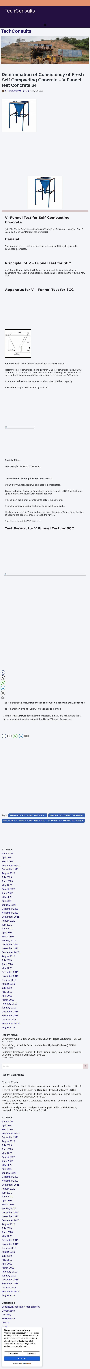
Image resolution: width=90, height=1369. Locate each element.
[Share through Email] (26, 736)
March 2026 (8, 861)
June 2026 (7, 853)
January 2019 (9, 1007)
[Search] (85, 1066)
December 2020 (10, 944)
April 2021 (7, 932)
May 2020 (7, 968)
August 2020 (8, 956)
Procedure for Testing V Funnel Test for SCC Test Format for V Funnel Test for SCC (43, 821)
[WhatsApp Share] (15, 736)
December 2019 (10, 972)
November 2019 (10, 976)
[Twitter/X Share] (9, 736)
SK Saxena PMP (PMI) (17, 90)
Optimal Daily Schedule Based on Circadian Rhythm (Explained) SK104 (39, 1045)
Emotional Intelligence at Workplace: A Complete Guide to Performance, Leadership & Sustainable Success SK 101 (39, 1109)
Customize (13, 1353)
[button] (45, 24)
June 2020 (7, 964)
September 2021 (10, 916)
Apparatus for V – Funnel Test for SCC (28, 815)
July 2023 (7, 877)
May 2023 (7, 885)
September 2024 (10, 865)
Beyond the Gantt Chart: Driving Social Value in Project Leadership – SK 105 (41, 1038)
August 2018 (8, 1027)
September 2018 (10, 1023)
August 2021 (8, 920)
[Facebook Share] (4, 736)
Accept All (22, 1358)
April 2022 (7, 901)
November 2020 (10, 948)
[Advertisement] (45, 158)
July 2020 (7, 960)
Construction (8, 1310)
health (5, 1326)
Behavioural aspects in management (21, 1306)
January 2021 (9, 940)
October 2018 (9, 1019)
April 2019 (7, 996)
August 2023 (8, 873)
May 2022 (7, 897)
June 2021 (7, 928)
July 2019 (7, 988)
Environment (8, 1318)
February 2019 (9, 1003)
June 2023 (7, 881)
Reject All (31, 1353)
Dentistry (6, 1314)
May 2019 (7, 992)
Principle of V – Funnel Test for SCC (67, 815)
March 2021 (8, 936)
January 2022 (9, 905)
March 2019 (8, 1000)
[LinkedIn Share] (21, 736)
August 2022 (8, 889)
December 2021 (10, 909)
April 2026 (7, 857)
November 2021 (10, 912)
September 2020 (10, 952)
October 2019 (9, 980)
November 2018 (10, 1015)
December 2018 (10, 1011)
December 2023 (10, 869)
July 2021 (7, 924)
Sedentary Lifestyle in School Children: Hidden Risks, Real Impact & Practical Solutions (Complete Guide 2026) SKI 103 (42, 1053)
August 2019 (8, 984)
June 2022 (7, 893)
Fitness (5, 1322)
